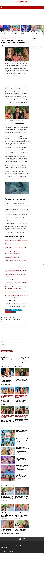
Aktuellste (22, 5)
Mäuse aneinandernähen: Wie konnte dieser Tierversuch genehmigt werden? (25, 32)
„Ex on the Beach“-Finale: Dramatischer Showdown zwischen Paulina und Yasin (6, 382)
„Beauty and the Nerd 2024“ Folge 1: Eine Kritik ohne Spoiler (21, 475)
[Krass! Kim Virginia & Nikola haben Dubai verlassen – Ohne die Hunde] (22, 524)
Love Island (5, 396)
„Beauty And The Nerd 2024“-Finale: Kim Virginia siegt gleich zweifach (22, 458)
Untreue (10, 416)
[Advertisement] (22, 16)
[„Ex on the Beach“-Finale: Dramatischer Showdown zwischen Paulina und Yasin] (7, 372)
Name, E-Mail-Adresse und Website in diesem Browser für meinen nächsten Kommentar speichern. (13, 348)
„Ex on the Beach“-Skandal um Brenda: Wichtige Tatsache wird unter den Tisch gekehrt (7, 531)
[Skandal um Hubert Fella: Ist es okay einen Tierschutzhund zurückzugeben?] (36, 28)
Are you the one (4, 395)
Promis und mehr (22, 1)
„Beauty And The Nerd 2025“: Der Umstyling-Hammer (22, 440)
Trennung (2, 378)
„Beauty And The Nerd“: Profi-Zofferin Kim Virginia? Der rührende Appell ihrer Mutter (22, 467)
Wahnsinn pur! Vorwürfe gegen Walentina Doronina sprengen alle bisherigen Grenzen (21, 498)
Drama (2, 376)
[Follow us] (41, 7)
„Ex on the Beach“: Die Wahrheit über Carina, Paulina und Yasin (21, 381)
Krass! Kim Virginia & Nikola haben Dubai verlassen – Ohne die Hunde (20, 531)
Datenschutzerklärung (5, 547)
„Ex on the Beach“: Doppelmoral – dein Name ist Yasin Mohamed (7, 420)
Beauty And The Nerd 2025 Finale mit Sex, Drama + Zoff (21, 432)
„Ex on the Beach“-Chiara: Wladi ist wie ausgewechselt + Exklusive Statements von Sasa (6, 401)
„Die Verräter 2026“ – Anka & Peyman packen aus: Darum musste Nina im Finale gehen (5, 32)
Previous (0, 30)
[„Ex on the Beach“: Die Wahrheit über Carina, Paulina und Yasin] (22, 372)
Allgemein (17, 376)
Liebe (11, 376)
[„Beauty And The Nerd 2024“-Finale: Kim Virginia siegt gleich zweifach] (8, 460)
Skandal (12, 415)
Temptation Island (7, 377)
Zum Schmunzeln (4, 417)
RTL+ (15, 232)
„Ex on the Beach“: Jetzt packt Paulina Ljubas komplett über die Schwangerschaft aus (21, 401)
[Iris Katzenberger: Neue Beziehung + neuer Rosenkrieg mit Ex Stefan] (7, 491)
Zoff (20, 397)
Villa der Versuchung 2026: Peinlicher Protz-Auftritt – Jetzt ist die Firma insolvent (21, 514)
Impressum (3, 544)
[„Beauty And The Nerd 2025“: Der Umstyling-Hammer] (8, 442)
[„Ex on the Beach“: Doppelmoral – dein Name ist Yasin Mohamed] (7, 410)
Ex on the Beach (6, 376)
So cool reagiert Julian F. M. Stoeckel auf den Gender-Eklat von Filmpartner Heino (15, 32)
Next (43, 30)
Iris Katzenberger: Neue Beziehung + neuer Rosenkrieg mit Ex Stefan (7, 497)
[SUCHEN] (42, 7)
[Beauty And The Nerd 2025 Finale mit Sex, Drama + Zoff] (8, 434)
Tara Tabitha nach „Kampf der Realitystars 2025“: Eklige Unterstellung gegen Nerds (22, 450)
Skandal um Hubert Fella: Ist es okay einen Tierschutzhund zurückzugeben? (35, 32)
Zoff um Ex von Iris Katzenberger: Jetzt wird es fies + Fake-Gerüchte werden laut (7, 514)
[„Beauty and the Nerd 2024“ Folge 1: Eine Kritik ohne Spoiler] (8, 477)
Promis (26, 395)
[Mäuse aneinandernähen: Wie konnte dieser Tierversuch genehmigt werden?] (26, 28)
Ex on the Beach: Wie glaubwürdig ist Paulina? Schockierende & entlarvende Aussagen (21, 419)
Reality (2, 377)
